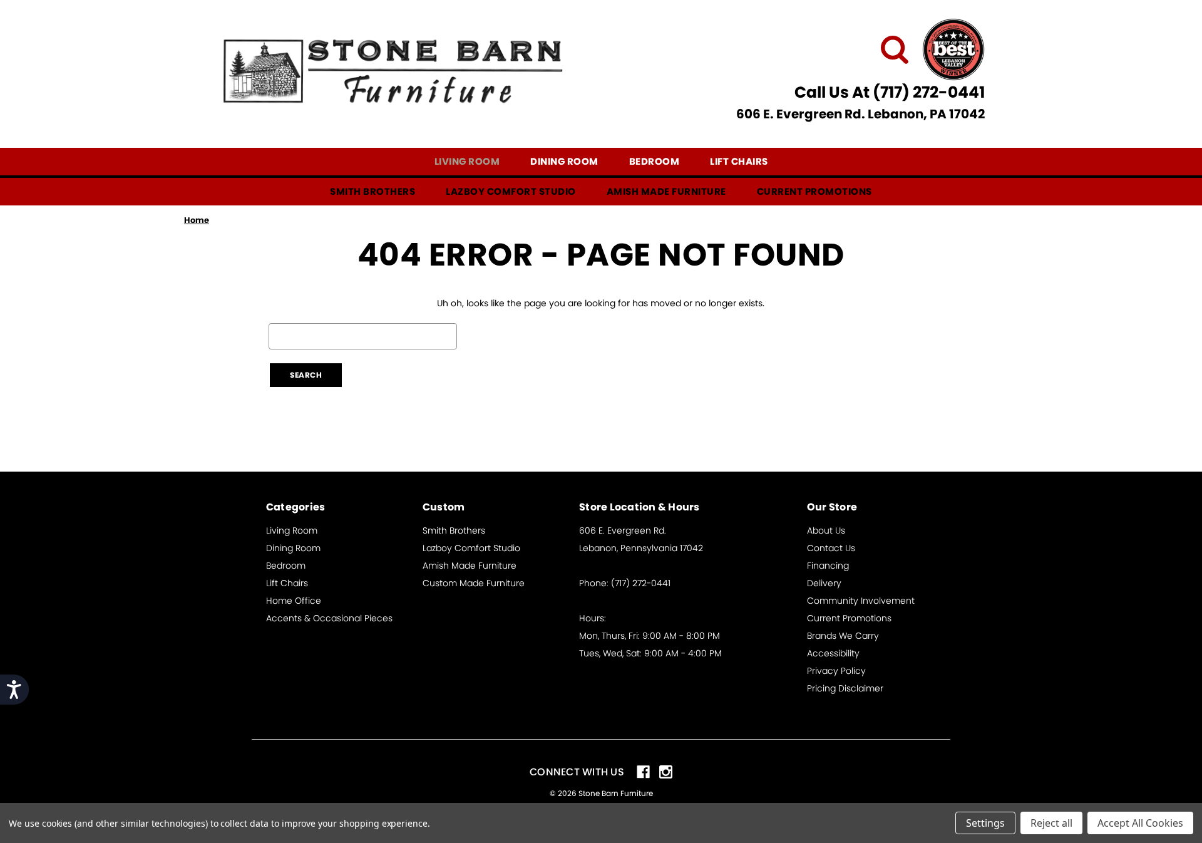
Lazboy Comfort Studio (511, 191)
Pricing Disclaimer (845, 688)
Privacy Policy (836, 671)
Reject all (1051, 823)
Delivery (824, 583)
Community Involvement (861, 600)
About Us (826, 530)
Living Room (467, 161)
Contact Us (831, 548)
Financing (828, 565)
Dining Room (564, 161)
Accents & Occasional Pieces (329, 618)
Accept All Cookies (1140, 823)
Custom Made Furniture (474, 583)
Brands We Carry (843, 635)
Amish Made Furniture (666, 191)
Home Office (293, 600)
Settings (985, 823)
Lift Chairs (739, 161)
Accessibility (833, 653)
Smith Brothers (372, 191)
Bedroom (654, 161)
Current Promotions (814, 191)
